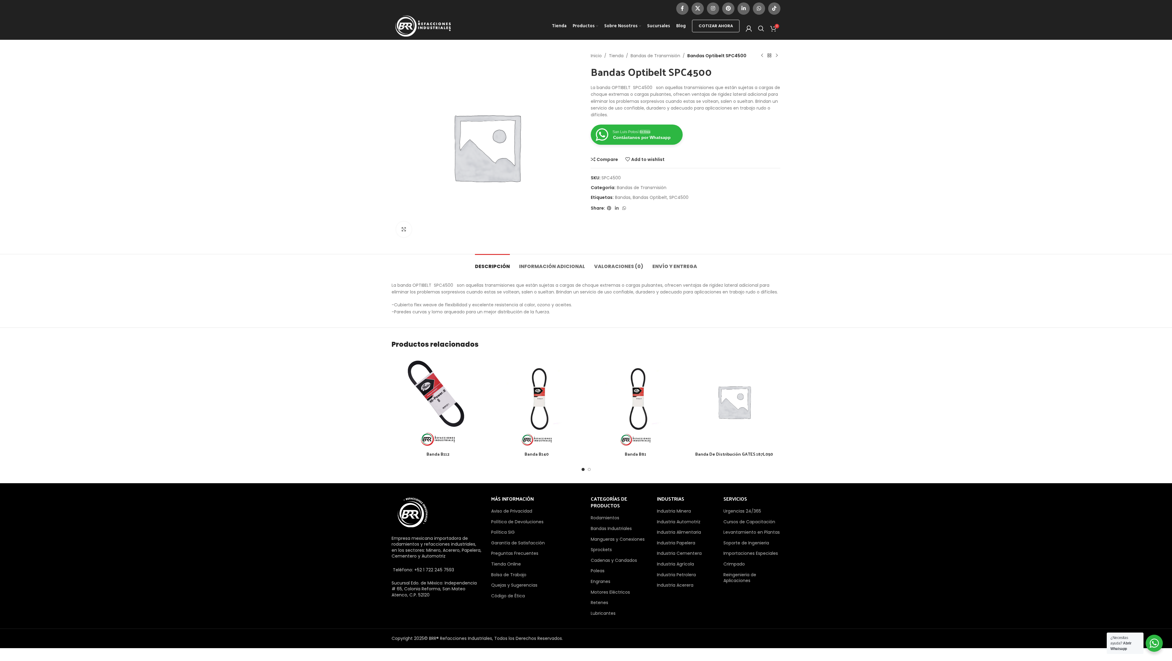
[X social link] (698, 8)
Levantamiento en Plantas (751, 532)
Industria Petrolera (676, 575)
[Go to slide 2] (589, 469)
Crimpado (734, 564)
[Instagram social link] (713, 8)
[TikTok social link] (774, 8)
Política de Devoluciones (517, 522)
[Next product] (776, 55)
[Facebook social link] (682, 8)
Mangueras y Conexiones (618, 539)
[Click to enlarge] (404, 229)
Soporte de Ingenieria (746, 543)
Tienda (616, 56)
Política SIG (503, 532)
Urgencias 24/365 (742, 511)
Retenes (599, 602)
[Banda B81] (635, 402)
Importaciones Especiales (750, 553)
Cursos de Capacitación (749, 522)
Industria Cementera (679, 553)
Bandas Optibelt (650, 197)
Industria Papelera (676, 543)
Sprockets (601, 550)
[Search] (761, 28)
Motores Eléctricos (610, 592)
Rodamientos (605, 518)
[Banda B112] (438, 402)
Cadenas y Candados (614, 560)
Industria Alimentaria (679, 532)
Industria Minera (674, 511)
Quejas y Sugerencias (514, 585)
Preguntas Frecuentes (514, 553)
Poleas (598, 571)
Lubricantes (603, 613)
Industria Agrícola (675, 564)
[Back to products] (769, 55)
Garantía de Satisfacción (518, 543)
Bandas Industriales (611, 528)
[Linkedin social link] (744, 8)
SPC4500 (678, 197)
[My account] (749, 28)
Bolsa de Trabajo (508, 575)
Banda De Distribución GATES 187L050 (734, 454)
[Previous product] (762, 55)
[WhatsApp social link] (759, 8)
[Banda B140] (536, 402)
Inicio (596, 56)
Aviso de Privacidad (511, 511)
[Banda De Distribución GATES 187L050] (734, 402)
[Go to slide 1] (583, 469)
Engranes (600, 581)
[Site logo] (423, 26)
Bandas (623, 197)
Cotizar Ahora (716, 26)
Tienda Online (506, 564)
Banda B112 (438, 454)
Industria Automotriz (678, 522)
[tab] (492, 263)
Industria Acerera (675, 585)
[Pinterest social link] (728, 8)
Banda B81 (635, 454)
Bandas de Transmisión (655, 56)
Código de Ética (508, 596)
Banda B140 (537, 454)
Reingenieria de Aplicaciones (739, 578)
